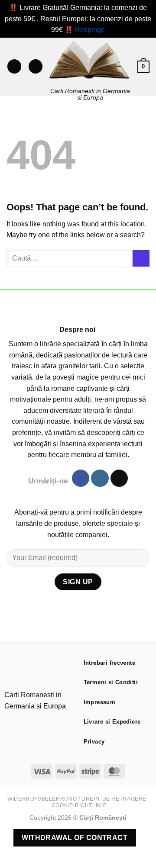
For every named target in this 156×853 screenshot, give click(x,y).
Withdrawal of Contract (74, 837)
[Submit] (141, 258)
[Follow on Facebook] (80, 478)
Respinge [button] (90, 29)
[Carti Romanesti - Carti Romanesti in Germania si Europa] (90, 60)
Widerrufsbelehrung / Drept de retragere (76, 799)
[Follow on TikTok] (119, 478)
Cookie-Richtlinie (79, 805)
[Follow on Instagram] (99, 478)
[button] (14, 66)
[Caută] (35, 66)
